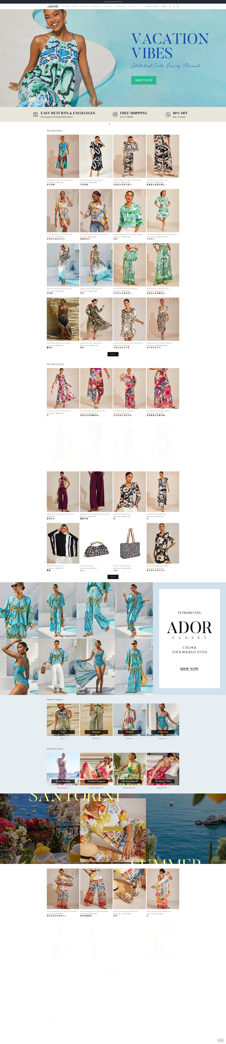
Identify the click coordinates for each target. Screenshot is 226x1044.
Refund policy (68, 1041)
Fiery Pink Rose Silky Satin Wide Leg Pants (158, 411)
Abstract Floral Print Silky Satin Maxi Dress (91, 180)
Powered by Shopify (59, 1041)
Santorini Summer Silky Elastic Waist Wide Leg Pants (94, 911)
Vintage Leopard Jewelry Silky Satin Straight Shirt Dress (128, 343)
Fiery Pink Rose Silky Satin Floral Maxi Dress (59, 411)
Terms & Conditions (118, 1015)
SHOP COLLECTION (113, 829)
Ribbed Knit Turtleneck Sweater (55, 565)
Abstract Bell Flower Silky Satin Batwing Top (125, 288)
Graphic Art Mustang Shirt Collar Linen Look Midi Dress (162, 234)
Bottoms (95, 738)
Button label (113, 65)
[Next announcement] (179, 1)
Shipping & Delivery (120, 1012)
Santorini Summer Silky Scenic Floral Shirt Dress (60, 234)
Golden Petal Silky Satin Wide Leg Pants (157, 180)
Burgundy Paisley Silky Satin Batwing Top (58, 464)
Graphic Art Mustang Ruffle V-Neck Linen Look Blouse (128, 234)
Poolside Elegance (95, 788)
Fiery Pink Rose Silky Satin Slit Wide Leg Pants (92, 411)
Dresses (128, 738)
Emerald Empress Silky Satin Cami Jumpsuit (58, 343)
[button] (75, 6)
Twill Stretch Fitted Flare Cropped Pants (90, 964)
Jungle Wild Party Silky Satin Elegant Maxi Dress (60, 180)
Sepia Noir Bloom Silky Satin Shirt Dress (157, 565)
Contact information (106, 1041)
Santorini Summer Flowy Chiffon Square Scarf (159, 911)
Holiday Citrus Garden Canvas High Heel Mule (125, 911)
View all (113, 354)
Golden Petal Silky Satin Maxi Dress (156, 514)
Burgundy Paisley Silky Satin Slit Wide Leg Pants (160, 464)
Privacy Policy (107, 1015)
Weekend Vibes (162, 788)
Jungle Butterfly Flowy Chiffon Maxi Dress (91, 343)
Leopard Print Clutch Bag (87, 565)
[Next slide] (116, 124)
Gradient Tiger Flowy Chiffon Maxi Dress (91, 288)
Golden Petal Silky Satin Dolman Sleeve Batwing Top (127, 180)
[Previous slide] (105, 124)
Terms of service (86, 1041)
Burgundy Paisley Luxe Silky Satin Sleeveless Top (126, 464)
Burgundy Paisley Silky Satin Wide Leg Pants (92, 464)
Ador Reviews (90, 1012)
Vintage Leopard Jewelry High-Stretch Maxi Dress (160, 343)
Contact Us (99, 1012)
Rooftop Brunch (128, 788)
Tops (62, 738)
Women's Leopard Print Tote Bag (122, 565)
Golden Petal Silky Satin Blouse (121, 514)
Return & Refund (132, 1012)
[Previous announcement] (47, 1)
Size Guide (142, 1012)
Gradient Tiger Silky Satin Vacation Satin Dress (59, 288)
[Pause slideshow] (121, 124)
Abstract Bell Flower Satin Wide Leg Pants (158, 288)
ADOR (52, 1041)
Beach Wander (62, 788)
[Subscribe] (127, 995)
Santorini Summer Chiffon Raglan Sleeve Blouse (59, 964)
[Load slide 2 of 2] (112, 124)
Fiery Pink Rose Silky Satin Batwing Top (124, 411)
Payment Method (108, 1012)
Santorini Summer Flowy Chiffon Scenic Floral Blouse (94, 234)
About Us (82, 1012)
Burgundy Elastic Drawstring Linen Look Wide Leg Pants (95, 514)
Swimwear (162, 738)
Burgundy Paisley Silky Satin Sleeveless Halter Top (60, 514)
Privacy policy (77, 1041)
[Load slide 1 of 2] (109, 124)
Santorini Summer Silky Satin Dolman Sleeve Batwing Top (62, 911)
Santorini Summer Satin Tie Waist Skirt (123, 964)
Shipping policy (96, 1041)
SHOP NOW (113, 638)
